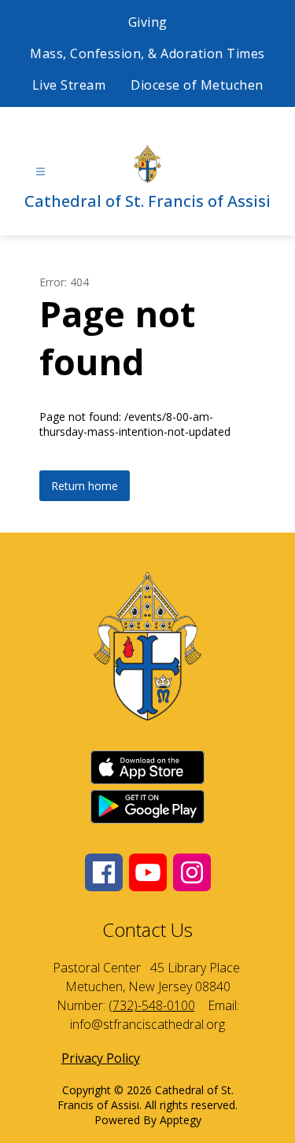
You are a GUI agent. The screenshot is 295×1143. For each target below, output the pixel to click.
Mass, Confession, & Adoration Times (147, 53)
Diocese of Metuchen (197, 85)
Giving (148, 22)
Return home (84, 485)
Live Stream (69, 85)
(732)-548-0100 (152, 1005)
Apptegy (180, 1119)
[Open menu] (40, 172)
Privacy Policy (100, 1058)
